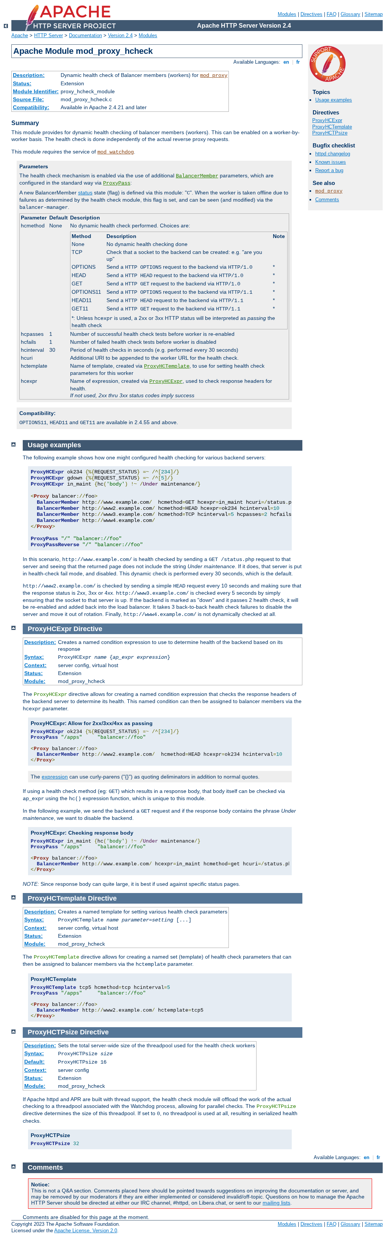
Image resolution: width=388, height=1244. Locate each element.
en (286, 62)
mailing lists (276, 1203)
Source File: (28, 99)
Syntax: (34, 657)
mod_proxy (213, 75)
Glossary (350, 14)
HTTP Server (48, 35)
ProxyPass (116, 183)
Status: (22, 83)
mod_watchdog (115, 152)
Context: (35, 665)
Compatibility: (31, 107)
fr (298, 62)
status (85, 193)
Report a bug (329, 170)
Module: (34, 681)
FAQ (331, 14)
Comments (327, 199)
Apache (19, 35)
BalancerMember (197, 176)
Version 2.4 (120, 35)
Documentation (85, 35)
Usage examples (333, 100)
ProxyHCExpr (166, 381)
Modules (287, 14)
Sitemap (374, 14)
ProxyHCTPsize (329, 133)
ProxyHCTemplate (166, 366)
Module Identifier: (36, 91)
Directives (311, 14)
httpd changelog (332, 154)
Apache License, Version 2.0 (85, 1230)
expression (55, 777)
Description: (29, 75)
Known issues (330, 162)
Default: (34, 1062)
